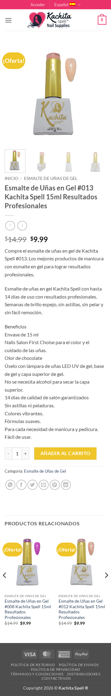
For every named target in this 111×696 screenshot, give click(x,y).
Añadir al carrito (65, 453)
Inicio (11, 178)
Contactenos (56, 678)
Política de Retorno (33, 664)
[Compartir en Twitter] (32, 485)
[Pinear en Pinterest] (55, 485)
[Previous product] (22, 225)
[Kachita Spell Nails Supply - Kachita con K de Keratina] (55, 20)
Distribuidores (84, 674)
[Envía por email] (44, 485)
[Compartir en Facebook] (21, 485)
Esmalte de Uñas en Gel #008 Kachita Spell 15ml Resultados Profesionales (28, 609)
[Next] (96, 94)
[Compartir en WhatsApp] (10, 485)
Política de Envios (79, 664)
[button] (38, 4)
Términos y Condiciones (36, 674)
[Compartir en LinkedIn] (66, 485)
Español (61, 4)
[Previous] (14, 94)
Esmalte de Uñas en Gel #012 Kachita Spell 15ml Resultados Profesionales (82, 609)
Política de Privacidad (55, 669)
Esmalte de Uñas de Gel (50, 178)
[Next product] (10, 225)
